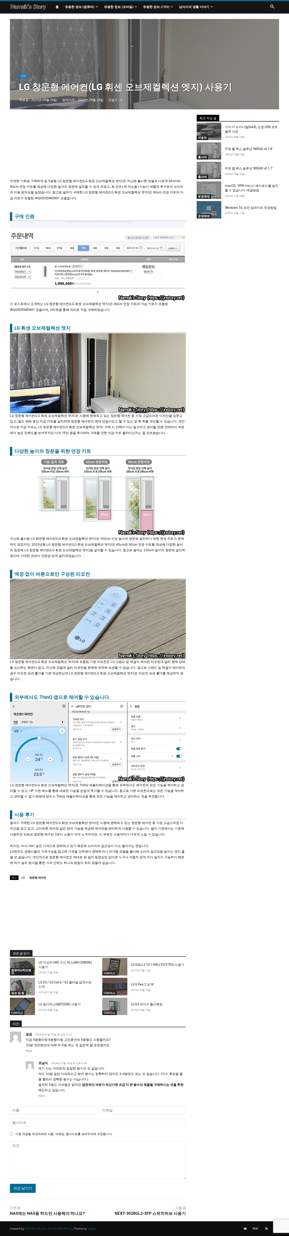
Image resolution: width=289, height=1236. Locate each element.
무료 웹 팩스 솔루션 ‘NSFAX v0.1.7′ (249, 168)
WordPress (65, 1229)
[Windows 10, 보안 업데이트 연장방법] (209, 209)
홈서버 (202, 157)
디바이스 (109, 973)
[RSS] (266, 1228)
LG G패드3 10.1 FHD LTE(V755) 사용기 (157, 964)
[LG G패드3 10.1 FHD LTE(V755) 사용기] (114, 967)
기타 (23, 76)
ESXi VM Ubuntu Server (40, 1229)
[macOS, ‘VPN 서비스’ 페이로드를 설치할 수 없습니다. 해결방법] (209, 190)
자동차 (202, 138)
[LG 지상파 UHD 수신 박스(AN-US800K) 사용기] (22, 967)
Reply (29, 1050)
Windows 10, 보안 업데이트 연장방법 (251, 207)
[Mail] (245, 1228)
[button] (272, 7)
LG (23, 878)
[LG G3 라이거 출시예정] (114, 1006)
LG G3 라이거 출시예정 (147, 1004)
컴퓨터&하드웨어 (21, 971)
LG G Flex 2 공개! (142, 984)
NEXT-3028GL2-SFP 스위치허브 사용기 (150, 1213)
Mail (255, 1228)
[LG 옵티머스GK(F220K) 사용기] (22, 1006)
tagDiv (92, 1229)
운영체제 (204, 196)
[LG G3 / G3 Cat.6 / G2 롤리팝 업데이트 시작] (22, 986)
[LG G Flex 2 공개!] (114, 986)
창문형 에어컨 (37, 878)
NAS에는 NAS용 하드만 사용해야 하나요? (47, 1213)
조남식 (43, 1063)
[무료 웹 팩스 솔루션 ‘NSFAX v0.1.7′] (209, 170)
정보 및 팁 (17, 993)
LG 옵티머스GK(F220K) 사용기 (60, 1004)
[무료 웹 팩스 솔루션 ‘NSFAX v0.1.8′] (209, 151)
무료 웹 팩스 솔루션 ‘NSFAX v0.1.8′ (249, 149)
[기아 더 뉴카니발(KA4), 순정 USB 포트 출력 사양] (209, 131)
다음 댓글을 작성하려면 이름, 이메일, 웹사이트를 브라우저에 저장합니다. (64, 1134)
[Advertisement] (98, 146)
